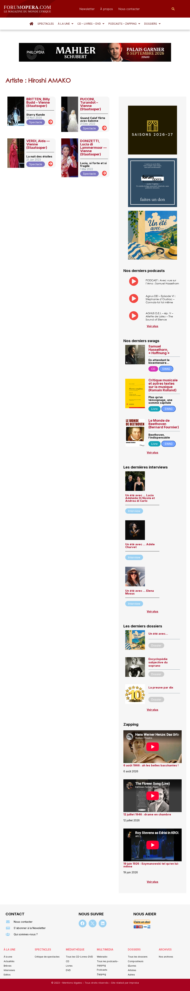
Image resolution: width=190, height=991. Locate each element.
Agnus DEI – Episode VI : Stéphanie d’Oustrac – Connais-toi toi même (161, 299)
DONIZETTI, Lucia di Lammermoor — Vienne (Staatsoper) (93, 147)
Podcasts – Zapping (122, 23)
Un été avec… (158, 633)
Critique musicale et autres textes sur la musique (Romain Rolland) (163, 385)
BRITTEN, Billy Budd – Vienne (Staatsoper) (38, 102)
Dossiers (150, 23)
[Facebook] (82, 923)
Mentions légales (72, 982)
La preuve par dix (160, 687)
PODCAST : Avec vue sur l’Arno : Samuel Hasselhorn (162, 281)
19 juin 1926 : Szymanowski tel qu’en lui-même (151, 865)
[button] (65, 24)
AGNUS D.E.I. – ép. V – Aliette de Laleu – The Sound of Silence (159, 316)
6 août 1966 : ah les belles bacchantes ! (151, 765)
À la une (64, 23)
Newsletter (87, 9)
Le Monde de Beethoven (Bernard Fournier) (163, 424)
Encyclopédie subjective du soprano (158, 662)
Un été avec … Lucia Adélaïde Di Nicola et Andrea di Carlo (140, 498)
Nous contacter (129, 9)
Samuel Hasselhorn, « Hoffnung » (159, 349)
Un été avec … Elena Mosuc (139, 592)
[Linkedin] (103, 923)
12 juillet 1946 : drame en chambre (147, 814)
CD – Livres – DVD (89, 23)
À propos (106, 9)
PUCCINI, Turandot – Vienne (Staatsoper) (90, 104)
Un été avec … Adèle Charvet (140, 545)
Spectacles (45, 23)
